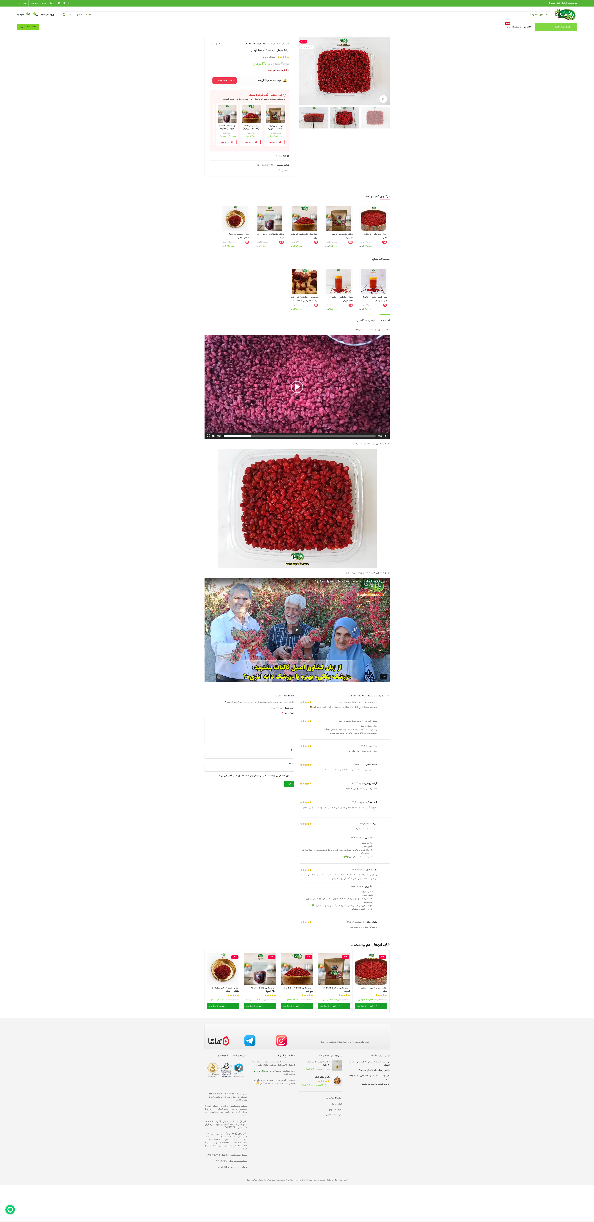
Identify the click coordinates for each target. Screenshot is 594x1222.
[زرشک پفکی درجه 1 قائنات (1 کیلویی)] (334, 969)
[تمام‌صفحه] (208, 437)
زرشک (278, 44)
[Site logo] (565, 14)
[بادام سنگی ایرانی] (337, 1081)
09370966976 (215, 1139)
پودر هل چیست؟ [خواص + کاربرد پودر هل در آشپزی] (369, 1063)
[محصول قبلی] (219, 44)
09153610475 (213, 1155)
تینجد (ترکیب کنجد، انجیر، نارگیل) (318, 1063)
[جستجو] (64, 14)
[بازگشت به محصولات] (215, 44)
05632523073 (215, 1094)
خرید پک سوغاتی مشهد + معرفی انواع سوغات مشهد (369, 1077)
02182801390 (230, 1094)
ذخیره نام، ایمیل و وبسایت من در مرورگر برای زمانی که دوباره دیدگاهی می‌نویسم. (254, 775)
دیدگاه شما (288, 713)
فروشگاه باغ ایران (260, 1071)
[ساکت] (213, 437)
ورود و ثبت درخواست (225, 80)
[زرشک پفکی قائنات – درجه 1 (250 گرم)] (260, 969)
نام (292, 749)
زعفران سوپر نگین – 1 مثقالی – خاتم (372, 989)
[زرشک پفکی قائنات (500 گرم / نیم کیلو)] (297, 969)
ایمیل (291, 762)
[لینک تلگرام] (59, 3)
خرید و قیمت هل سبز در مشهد (376, 1084)
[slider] (300, 436)
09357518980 (240, 1142)
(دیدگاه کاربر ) (269, 57)
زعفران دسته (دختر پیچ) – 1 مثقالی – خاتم (225, 989)
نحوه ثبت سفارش (334, 1115)
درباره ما (275, 1083)
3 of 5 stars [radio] (276, 708)
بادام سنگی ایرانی (322, 1077)
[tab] (385, 319)
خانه (287, 44)
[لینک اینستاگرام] (68, 3)
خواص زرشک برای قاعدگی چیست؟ (374, 1070)
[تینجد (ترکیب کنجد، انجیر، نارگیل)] (337, 1065)
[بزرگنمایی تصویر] (383, 99)
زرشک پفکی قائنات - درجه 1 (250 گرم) (227, 127)
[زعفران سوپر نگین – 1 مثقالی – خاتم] (371, 969)
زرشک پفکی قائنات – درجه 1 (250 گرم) (262, 989)
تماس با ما (337, 1104)
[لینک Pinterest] (63, 3)
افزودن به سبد (275, 142)
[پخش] (385, 437)
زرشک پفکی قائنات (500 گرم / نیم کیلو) (251, 127)
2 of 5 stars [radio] (279, 708)
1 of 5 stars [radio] (281, 708)
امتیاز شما (289, 708)
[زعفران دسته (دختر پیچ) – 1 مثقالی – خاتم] (223, 969)
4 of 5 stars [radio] (274, 708)
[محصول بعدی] (212, 44)
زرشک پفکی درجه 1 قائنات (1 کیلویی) (275, 127)
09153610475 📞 (28, 26)
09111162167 (224, 1142)
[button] (297, 387)
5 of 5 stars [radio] (272, 708)
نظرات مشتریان (335, 1109)
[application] (297, 387)
